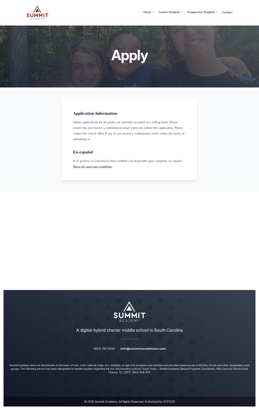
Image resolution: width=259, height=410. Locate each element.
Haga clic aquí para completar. (92, 166)
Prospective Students (201, 12)
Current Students (169, 12)
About (147, 12)
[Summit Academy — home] (37, 13)
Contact (227, 12)
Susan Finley (149, 368)
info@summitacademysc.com (143, 348)
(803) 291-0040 (104, 348)
